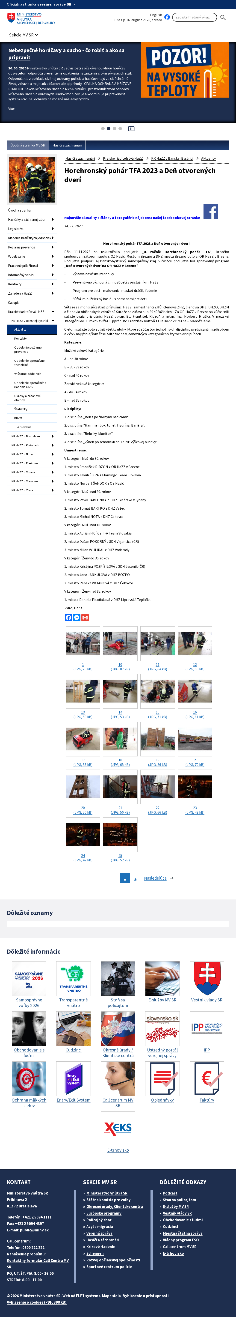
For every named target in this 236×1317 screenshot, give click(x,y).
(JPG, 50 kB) (82, 714)
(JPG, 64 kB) (157, 666)
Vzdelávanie (16, 256)
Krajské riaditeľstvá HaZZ (26, 312)
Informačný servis (21, 275)
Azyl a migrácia (99, 1226)
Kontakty (14, 284)
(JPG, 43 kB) (194, 810)
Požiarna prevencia (21, 247)
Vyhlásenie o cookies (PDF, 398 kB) (37, 1302)
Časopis (13, 302)
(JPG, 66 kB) (157, 810)
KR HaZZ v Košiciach (25, 445)
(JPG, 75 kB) (82, 666)
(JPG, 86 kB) (157, 762)
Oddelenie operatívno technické (29, 362)
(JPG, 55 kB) (82, 762)
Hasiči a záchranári (67, 145)
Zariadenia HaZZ (20, 293)
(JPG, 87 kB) (120, 666)
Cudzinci (170, 1226)
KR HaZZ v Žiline (22, 490)
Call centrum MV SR (180, 1246)
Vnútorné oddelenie (27, 374)
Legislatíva (16, 229)
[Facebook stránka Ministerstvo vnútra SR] (167, 17)
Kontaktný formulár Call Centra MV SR (38, 1263)
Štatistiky (20, 409)
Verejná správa (99, 1233)
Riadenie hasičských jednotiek (29, 238)
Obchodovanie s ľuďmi (183, 1219)
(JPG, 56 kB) (194, 666)
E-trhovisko (173, 1253)
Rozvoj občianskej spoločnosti (113, 1260)
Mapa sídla (111, 1295)
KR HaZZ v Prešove (25, 463)
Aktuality (20, 329)
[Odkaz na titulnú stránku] (32, 17)
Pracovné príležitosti (23, 265)
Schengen (95, 1253)
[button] (24, 33)
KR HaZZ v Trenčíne (25, 481)
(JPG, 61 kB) (194, 714)
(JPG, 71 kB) (157, 714)
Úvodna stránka (19, 210)
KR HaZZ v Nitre (22, 454)
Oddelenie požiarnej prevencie (28, 349)
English (156, 14)
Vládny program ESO (181, 1239)
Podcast (170, 1193)
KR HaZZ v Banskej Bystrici (30, 321)
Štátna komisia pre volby (108, 1199)
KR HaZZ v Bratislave (26, 436)
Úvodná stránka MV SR (27, 145)
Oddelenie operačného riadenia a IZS (30, 385)
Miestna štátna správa (183, 1233)
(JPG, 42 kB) (82, 857)
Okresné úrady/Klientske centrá (114, 1206)
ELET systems (88, 1295)
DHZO (18, 418)
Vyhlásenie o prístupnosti (146, 1295)
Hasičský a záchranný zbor (27, 219)
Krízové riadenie (100, 1246)
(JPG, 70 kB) (194, 762)
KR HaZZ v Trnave (23, 472)
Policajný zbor (99, 1219)
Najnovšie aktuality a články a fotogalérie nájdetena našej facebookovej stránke (132, 217)
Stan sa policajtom (179, 1199)
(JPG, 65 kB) (120, 762)
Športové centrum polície (109, 1266)
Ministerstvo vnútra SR (106, 1193)
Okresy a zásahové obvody (27, 398)
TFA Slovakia (22, 427)
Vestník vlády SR (177, 1213)
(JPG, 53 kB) (120, 714)
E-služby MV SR (176, 1206)
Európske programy (103, 1213)
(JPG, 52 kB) (120, 857)
